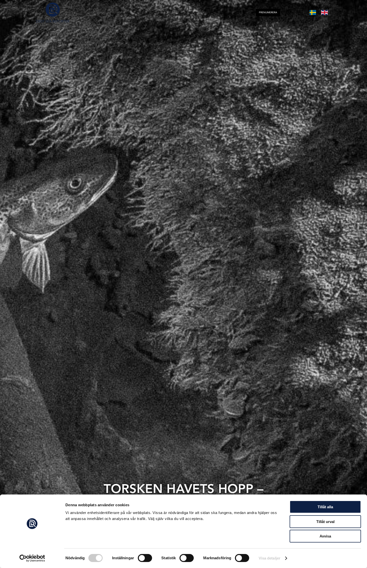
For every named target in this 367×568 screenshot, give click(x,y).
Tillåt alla (325, 507)
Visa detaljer (269, 558)
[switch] (145, 558)
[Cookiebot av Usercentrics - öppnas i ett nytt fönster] (32, 558)
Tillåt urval (325, 522)
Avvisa (325, 536)
